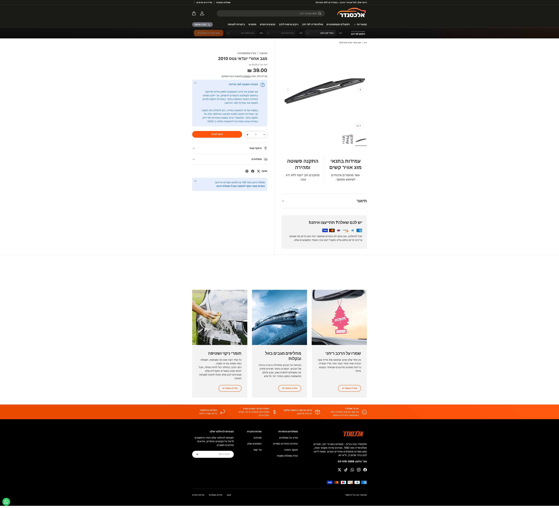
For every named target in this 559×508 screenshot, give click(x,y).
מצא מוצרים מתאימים (209, 33)
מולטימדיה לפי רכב (312, 24)
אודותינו (258, 437)
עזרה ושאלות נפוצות (287, 455)
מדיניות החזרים (198, 495)
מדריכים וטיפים (204, 2)
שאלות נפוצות (223, 2)
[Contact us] (6, 502)
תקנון (229, 495)
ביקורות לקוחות (236, 24)
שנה (261, 33)
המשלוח (247, 76)
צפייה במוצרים (349, 388)
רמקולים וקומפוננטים (338, 24)
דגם (301, 33)
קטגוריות (362, 24)
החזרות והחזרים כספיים (285, 443)
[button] (194, 13)
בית (365, 43)
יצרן (340, 33)
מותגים (252, 24)
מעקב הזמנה (291, 449)
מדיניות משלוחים (215, 495)
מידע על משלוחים (288, 437)
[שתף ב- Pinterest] (247, 171)
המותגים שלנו (254, 443)
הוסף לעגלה (217, 134)
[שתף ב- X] (258, 171)
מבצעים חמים (267, 24)
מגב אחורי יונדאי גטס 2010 (350, 43)
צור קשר (257, 449)
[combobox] (271, 13)
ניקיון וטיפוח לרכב (288, 24)
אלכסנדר (263, 53)
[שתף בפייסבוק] (253, 171)
